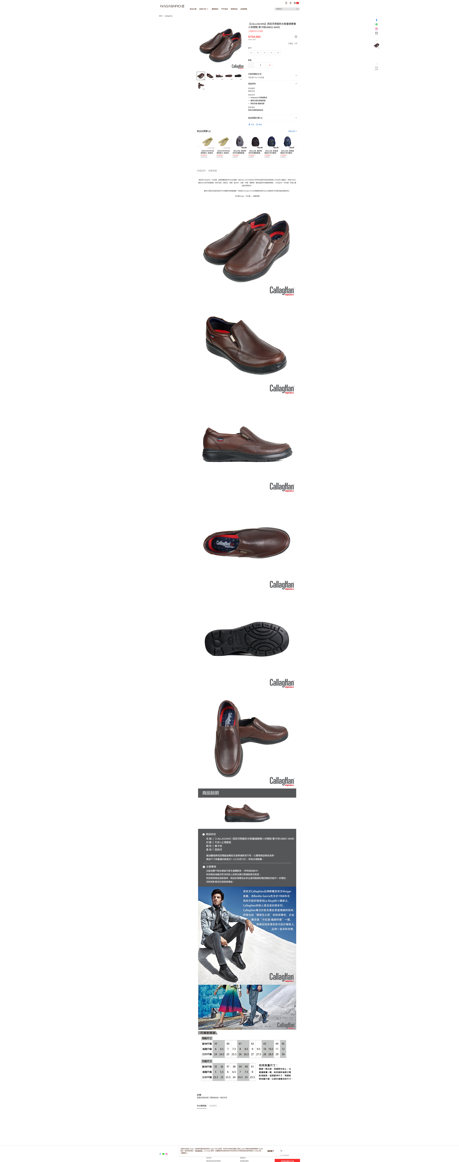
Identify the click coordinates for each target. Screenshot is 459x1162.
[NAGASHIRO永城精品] (172, 6)
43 (278, 53)
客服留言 (243, 1158)
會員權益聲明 (244, 1161)
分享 (252, 124)
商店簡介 (209, 1158)
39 (251, 53)
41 (265, 53)
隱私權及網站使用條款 (213, 1161)
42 (271, 53)
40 (258, 53)
